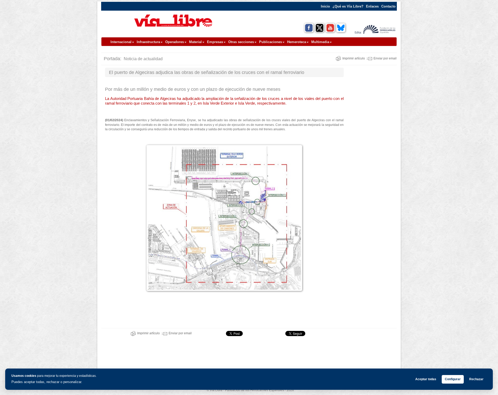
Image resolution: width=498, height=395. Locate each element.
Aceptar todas (425, 379)
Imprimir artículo (353, 58)
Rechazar (476, 379)
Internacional (121, 42)
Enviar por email (385, 58)
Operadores (174, 42)
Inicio (325, 6)
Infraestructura (148, 42)
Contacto (388, 6)
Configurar (453, 379)
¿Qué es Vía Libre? (348, 6)
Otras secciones (241, 42)
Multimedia (320, 42)
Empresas (215, 42)
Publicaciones (270, 42)
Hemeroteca (296, 42)
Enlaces (372, 6)
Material (195, 42)
